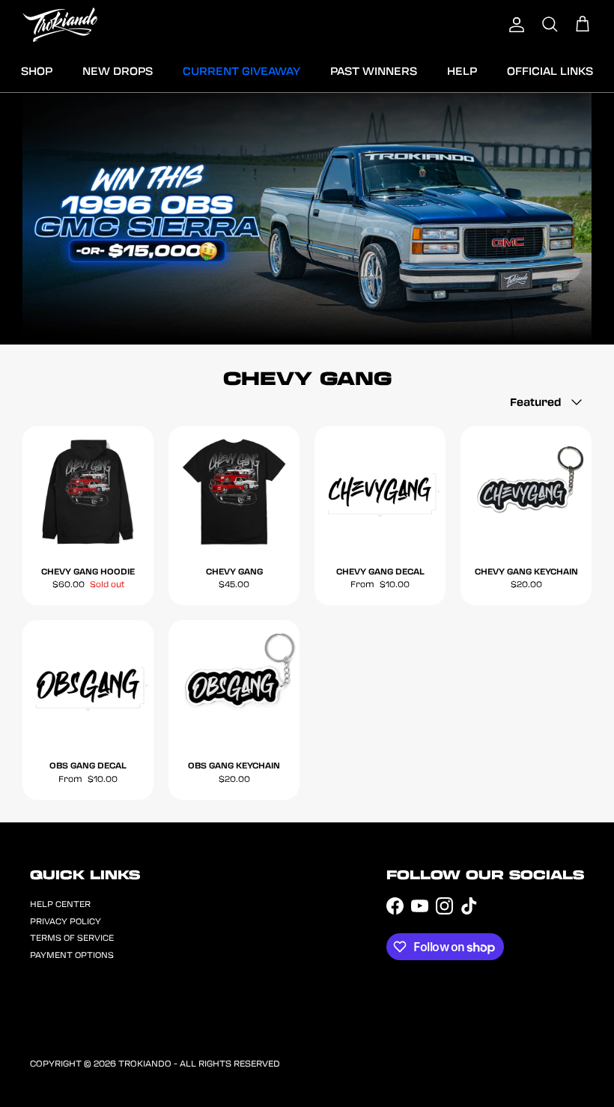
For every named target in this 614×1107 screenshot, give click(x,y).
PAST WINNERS (373, 70)
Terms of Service (72, 937)
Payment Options (72, 954)
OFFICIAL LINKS (550, 70)
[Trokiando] (59, 24)
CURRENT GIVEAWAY (241, 70)
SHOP (36, 70)
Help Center (60, 903)
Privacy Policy (65, 920)
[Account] (517, 25)
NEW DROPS (117, 70)
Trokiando (144, 1063)
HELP (462, 70)
